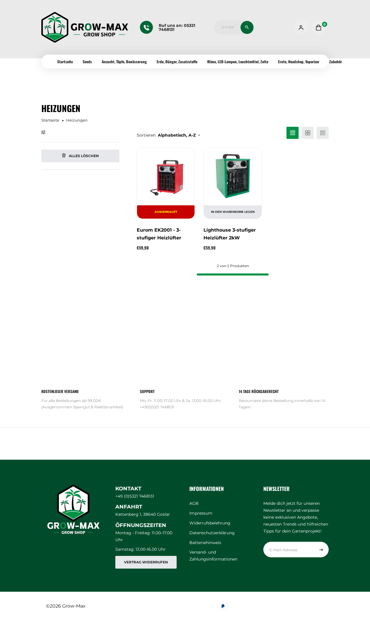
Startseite (65, 61)
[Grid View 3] (292, 133)
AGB (194, 503)
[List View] (323, 133)
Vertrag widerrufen (146, 562)
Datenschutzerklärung (212, 532)
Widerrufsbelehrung (209, 523)
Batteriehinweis (205, 542)
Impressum (200, 513)
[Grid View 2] (307, 133)
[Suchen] (247, 27)
